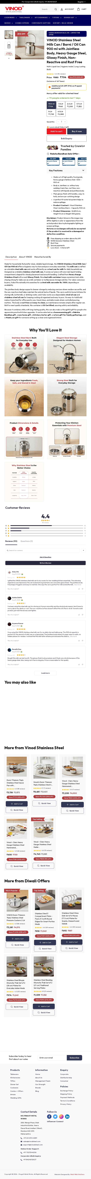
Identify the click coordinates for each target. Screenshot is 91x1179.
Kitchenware (41, 17)
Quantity (50, 122)
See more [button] (77, 585)
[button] (56, 74)
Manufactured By (42, 257)
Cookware (9, 17)
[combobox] (49, 9)
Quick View (18, 811)
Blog (37, 1091)
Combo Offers (22, 23)
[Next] (8, 57)
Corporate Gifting (41, 23)
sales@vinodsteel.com (32, 1141)
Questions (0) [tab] (27, 541)
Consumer (64, 1081)
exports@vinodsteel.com (33, 1145)
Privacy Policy (65, 1104)
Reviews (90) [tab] (11, 541)
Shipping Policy (66, 1094)
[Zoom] (29, 44)
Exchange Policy (66, 1091)
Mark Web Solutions (77, 1174)
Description (11, 257)
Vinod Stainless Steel (44, 747)
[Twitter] (55, 1116)
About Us (38, 1078)
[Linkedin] (67, 1116)
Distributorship (66, 1078)
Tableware (25, 17)
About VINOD (25, 257)
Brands (38, 1088)
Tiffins (56, 17)
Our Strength (40, 1084)
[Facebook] (49, 1116)
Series (7, 23)
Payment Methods (67, 1097)
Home (37, 1074)
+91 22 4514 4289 (30, 1138)
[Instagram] (61, 1116)
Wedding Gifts (15, 1098)
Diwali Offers (37, 880)
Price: (49, 77)
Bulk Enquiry (66, 138)
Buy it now (77, 131)
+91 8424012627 (29, 1159)
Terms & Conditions (67, 1101)
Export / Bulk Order (63, 23)
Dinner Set (69, 17)
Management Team (42, 1081)
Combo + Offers (16, 1091)
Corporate (64, 1074)
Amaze (13, 1094)
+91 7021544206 (30, 1152)
